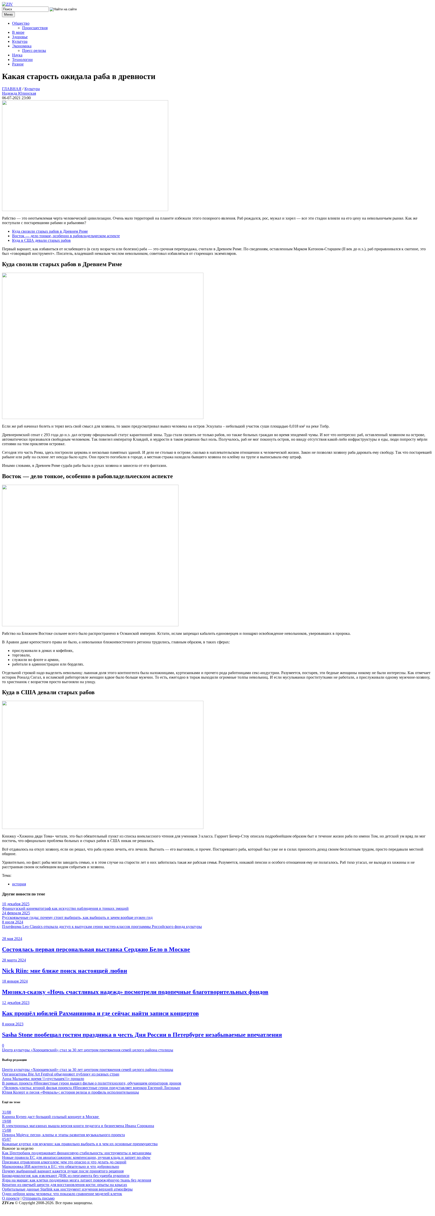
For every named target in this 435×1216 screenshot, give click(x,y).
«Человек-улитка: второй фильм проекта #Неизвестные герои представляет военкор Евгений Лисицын (91, 1088)
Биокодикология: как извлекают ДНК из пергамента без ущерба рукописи (65, 1175)
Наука (17, 55)
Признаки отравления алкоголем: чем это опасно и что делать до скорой (64, 1162)
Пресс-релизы (34, 50)
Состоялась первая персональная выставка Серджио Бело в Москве (96, 949)
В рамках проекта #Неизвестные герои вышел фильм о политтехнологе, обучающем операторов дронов (91, 1083)
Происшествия (35, 28)
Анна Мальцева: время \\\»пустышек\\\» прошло (43, 1078)
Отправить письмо (38, 1198)
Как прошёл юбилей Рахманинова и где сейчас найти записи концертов (100, 1013)
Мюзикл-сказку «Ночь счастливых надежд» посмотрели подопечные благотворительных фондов (135, 992)
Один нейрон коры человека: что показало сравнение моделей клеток (62, 1194)
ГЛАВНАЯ (11, 89)
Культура (19, 41)
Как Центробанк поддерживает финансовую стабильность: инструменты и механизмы (76, 1153)
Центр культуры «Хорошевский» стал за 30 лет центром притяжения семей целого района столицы (87, 1050)
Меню (8, 14)
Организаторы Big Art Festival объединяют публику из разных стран (60, 1074)
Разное (18, 64)
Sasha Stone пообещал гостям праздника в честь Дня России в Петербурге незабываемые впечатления (142, 1034)
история (19, 884)
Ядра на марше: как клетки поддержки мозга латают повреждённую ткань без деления (76, 1180)
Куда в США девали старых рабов (41, 240)
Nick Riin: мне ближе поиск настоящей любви (64, 970)
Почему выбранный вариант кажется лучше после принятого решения (63, 1171)
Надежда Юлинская (19, 93)
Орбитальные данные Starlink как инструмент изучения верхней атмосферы (67, 1189)
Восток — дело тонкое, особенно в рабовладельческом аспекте (66, 236)
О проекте (11, 1198)
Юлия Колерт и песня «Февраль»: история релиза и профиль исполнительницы (70, 1092)
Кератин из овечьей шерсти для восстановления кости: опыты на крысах (64, 1185)
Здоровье (20, 37)
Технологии (22, 59)
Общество (20, 23)
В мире (18, 32)
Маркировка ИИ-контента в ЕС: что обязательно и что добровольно (60, 1166)
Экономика (21, 46)
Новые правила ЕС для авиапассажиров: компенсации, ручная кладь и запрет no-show (76, 1157)
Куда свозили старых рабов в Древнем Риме (50, 231)
